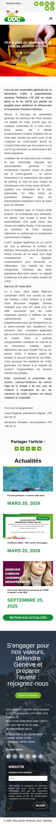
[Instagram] (41, 3)
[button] (50, 18)
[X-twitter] (52, 3)
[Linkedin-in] (47, 3)
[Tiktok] (52, 8)
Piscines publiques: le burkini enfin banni (26, 495)
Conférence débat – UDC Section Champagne (27, 543)
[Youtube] (47, 8)
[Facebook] (36, 3)
